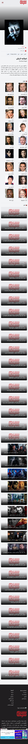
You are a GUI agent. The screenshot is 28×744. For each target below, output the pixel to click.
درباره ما (24, 692)
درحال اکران (24, 699)
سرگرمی (11, 697)
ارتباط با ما (24, 694)
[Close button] (27, 729)
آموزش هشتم (10, 705)
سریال (12, 694)
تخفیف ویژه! (7, 737)
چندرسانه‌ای (11, 699)
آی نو (12, 703)
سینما (12, 692)
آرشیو (25, 697)
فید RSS (11, 701)
